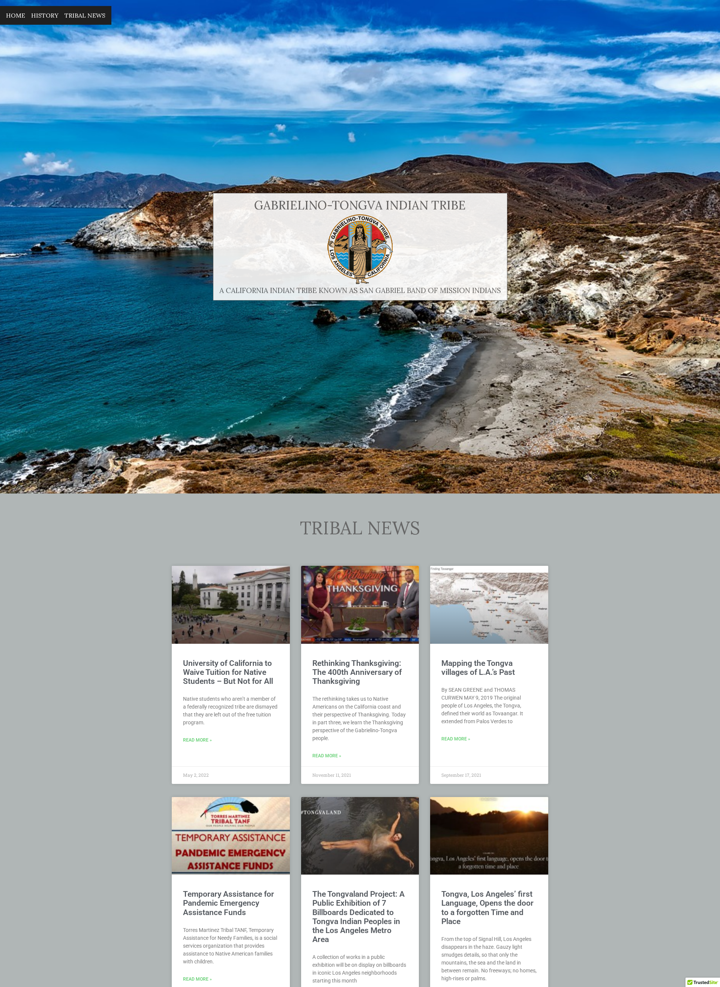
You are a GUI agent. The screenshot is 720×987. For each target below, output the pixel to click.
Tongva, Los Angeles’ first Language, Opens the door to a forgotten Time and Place (487, 908)
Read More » (197, 740)
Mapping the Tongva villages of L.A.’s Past (478, 668)
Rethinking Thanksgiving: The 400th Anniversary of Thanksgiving (357, 672)
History (44, 15)
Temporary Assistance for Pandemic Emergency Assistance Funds (228, 903)
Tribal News (84, 15)
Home (15, 15)
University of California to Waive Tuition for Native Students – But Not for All (228, 672)
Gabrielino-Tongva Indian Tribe (360, 205)
